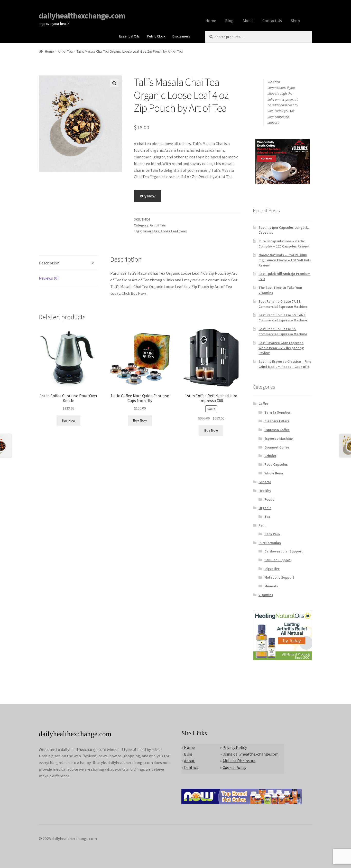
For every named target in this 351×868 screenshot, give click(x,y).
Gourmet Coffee (276, 447)
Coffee (263, 403)
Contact (191, 767)
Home (210, 20)
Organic (264, 507)
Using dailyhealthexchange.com (251, 754)
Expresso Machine (278, 438)
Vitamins (265, 595)
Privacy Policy (235, 747)
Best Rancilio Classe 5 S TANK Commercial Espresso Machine (282, 317)
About (248, 20)
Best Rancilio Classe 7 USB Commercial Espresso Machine (282, 304)
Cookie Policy (234, 767)
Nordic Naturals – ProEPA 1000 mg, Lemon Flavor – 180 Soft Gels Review (284, 260)
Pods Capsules (276, 464)
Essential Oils (129, 36)
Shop (295, 20)
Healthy (264, 490)
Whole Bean (273, 473)
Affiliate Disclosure (239, 760)
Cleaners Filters (276, 421)
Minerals (271, 586)
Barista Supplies (277, 412)
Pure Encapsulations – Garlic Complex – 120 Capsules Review (283, 244)
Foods (269, 499)
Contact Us (272, 20)
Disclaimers (181, 36)
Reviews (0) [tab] (49, 278)
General (264, 482)
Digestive (272, 568)
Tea (267, 516)
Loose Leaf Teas (174, 231)
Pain (261, 525)
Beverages (151, 231)
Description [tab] (49, 262)
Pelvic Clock (156, 36)
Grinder (270, 455)
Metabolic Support (279, 577)
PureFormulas (269, 542)
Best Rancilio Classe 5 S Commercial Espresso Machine (282, 331)
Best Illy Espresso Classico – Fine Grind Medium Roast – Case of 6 (284, 364)
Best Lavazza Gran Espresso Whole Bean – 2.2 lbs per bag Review (281, 347)
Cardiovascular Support (283, 551)
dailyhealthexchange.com (82, 16)
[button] (114, 83)
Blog (229, 20)
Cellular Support (277, 560)
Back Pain (272, 534)
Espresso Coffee (277, 429)
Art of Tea (65, 51)
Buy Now (147, 195)
